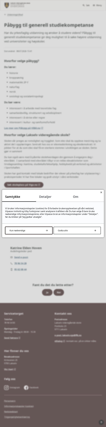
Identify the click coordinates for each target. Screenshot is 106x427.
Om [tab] (75, 196)
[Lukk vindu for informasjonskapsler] (101, 192)
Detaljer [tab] (45, 196)
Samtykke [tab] (12, 196)
